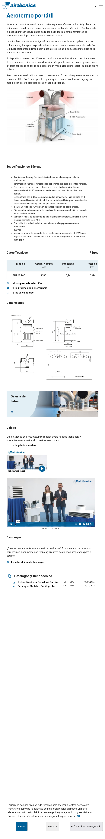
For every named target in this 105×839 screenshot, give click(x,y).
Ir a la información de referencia (28, 288)
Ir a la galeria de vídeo (23, 445)
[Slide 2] (57, 149)
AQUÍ (79, 816)
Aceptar (21, 826)
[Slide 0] (48, 149)
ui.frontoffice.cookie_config (86, 826)
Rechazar (52, 826)
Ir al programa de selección (26, 283)
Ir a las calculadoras (21, 292)
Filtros (93, 252)
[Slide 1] (52, 149)
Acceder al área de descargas (27, 562)
